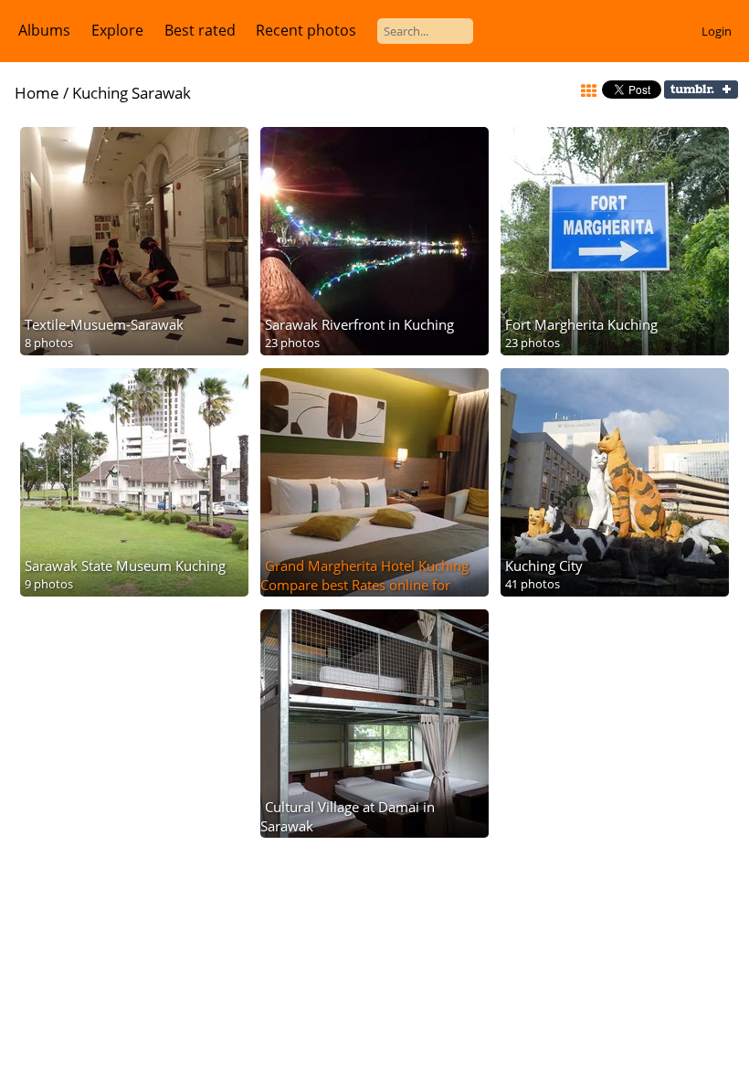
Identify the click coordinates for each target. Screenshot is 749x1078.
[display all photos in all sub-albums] (588, 91)
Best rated (200, 30)
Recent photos (306, 30)
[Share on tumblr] (701, 94)
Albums (44, 30)
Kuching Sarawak (131, 92)
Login (717, 31)
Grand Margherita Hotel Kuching (367, 565)
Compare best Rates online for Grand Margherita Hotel (355, 594)
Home (37, 92)
